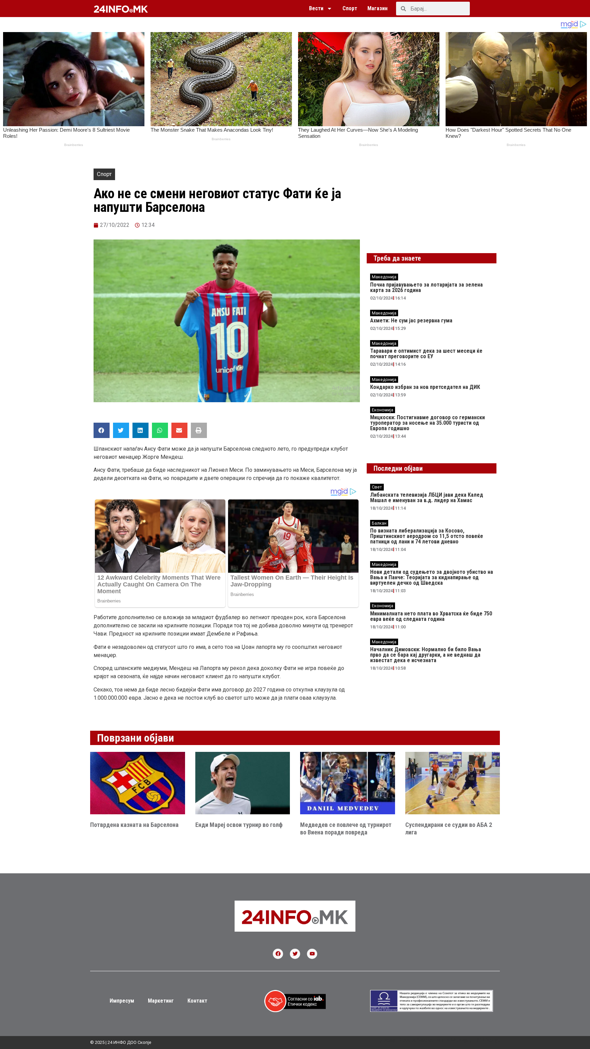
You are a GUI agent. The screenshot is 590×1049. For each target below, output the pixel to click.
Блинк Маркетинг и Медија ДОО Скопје (449, 1040)
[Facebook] (278, 954)
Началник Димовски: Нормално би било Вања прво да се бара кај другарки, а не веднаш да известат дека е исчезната (425, 655)
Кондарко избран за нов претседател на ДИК (425, 387)
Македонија (384, 276)
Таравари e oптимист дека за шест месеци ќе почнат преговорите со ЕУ (426, 354)
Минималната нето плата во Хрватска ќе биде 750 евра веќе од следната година (431, 616)
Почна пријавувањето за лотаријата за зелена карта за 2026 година (426, 287)
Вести (316, 8)
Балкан (379, 523)
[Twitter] (295, 954)
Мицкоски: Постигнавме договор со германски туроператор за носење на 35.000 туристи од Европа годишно (427, 423)
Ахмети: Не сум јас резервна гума (411, 320)
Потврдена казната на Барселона (134, 824)
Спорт (349, 8)
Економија (382, 409)
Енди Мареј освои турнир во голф (239, 824)
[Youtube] (312, 954)
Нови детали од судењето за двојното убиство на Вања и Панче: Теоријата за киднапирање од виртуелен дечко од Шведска (431, 577)
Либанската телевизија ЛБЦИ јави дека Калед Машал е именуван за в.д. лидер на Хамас (426, 498)
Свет (377, 487)
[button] (102, 430)
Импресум (122, 1000)
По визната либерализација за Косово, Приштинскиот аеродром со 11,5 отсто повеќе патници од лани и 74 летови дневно (426, 536)
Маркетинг (161, 1000)
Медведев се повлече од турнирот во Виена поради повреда (346, 828)
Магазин (377, 8)
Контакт (197, 1000)
